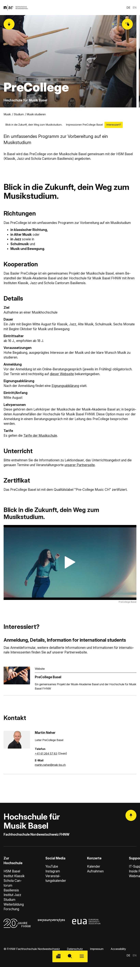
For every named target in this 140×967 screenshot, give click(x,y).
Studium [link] (19, 114)
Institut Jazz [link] (12, 895)
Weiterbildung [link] (14, 904)
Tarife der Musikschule (40, 436)
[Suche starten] (70, 956)
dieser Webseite (62, 374)
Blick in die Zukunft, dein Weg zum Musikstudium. (33, 124)
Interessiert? (113, 124)
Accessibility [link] (118, 949)
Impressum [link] (96, 949)
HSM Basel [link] (12, 871)
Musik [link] (7, 114)
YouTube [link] (51, 866)
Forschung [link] (11, 909)
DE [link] (128, 7)
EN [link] (134, 7)
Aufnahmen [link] (95, 871)
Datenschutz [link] (75, 949)
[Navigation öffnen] (82, 956)
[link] (16, 7)
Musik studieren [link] (36, 114)
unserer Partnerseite (80, 465)
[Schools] (58, 956)
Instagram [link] (52, 871)
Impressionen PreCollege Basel (84, 124)
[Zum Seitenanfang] (130, 815)
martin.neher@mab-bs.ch (50, 765)
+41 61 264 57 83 (46, 753)
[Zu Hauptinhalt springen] (9, 24)
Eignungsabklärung (65, 386)
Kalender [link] (93, 866)
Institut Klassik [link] (14, 876)
